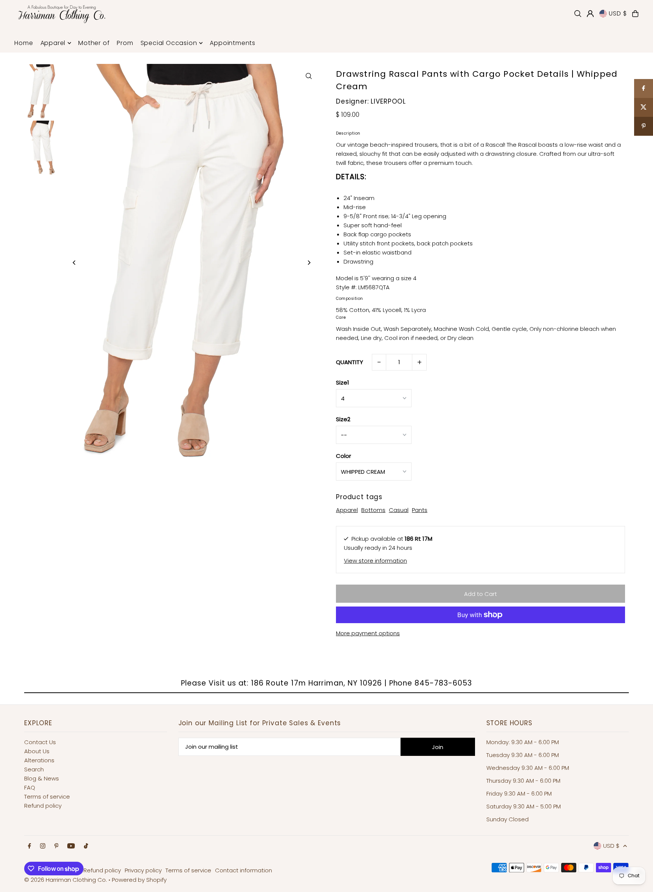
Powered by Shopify (139, 880)
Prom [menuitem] (125, 43)
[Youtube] (71, 846)
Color (343, 456)
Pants (419, 510)
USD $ (618, 13)
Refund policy (43, 806)
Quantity (349, 362)
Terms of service (47, 796)
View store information (375, 561)
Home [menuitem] (23, 43)
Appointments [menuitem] (232, 43)
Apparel (347, 510)
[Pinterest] (56, 846)
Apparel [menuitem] (53, 43)
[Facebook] (29, 846)
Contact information (243, 870)
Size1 (342, 382)
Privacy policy (143, 870)
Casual (399, 510)
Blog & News (41, 778)
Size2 (343, 419)
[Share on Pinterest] (643, 126)
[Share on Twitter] (643, 107)
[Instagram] (42, 846)
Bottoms (373, 510)
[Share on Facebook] (643, 88)
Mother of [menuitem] (94, 43)
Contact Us (40, 742)
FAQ (29, 787)
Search (34, 769)
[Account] (590, 13)
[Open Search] (577, 13)
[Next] (308, 262)
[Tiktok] (86, 846)
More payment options (368, 633)
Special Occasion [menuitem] (169, 43)
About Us (37, 751)
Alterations (39, 760)
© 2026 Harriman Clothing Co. (66, 880)
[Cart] (635, 13)
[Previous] (74, 262)
